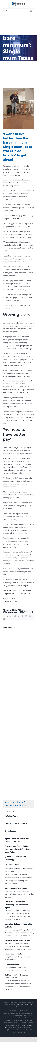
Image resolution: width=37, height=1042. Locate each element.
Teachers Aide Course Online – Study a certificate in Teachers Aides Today (17, 849)
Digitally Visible (19, 1004)
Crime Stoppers (11, 831)
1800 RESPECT (10, 811)
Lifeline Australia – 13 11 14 (16, 823)
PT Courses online (12, 964)
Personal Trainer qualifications (17, 940)
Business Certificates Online (16, 888)
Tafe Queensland (12, 864)
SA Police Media (11, 816)
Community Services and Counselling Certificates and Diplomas (16, 905)
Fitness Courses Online (14, 954)
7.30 (18, 218)
